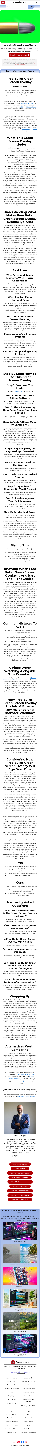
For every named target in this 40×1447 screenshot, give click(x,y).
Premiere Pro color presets (20, 1191)
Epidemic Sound (31, 107)
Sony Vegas (12, 1396)
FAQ (28, 1414)
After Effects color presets (20, 1182)
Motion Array (26, 129)
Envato (35, 129)
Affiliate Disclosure (29, 1429)
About (29, 1425)
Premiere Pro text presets (20, 1195)
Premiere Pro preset (20, 1186)
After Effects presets (20, 1164)
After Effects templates (20, 1177)
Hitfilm (11, 1392)
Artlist (21, 107)
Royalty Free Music (11, 1425)
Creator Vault (11, 1432)
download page (18, 391)
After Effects (12, 1381)
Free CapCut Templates (11, 1388)
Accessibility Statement (28, 1432)
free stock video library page (25, 1074)
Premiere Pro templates (20, 1199)
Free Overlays (11, 1418)
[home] (2, 2)
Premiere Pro (11, 1385)
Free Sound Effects (11, 1429)
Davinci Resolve (12, 1403)
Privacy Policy (28, 1421)
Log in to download (19, 55)
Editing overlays (20, 1168)
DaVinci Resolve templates (20, 1173)
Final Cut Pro (12, 1399)
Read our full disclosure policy (25, 64)
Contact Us (28, 1418)
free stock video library (27, 103)
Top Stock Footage (11, 1421)
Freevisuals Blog (11, 1414)
